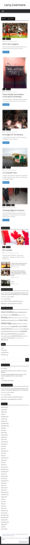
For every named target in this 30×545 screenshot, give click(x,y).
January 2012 (4, 478)
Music (13, 205)
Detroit (18, 317)
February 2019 (4, 441)
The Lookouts (4, 338)
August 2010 (4, 497)
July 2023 (3, 414)
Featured (8, 38)
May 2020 (3, 428)
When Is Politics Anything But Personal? (13, 301)
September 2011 (5, 480)
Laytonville (14, 326)
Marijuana (13, 329)
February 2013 (4, 467)
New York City (17, 331)
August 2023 (4, 412)
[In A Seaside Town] (15, 157)
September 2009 (5, 522)
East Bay (3, 320)
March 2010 (4, 508)
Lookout (24, 326)
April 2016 (3, 453)
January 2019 (4, 444)
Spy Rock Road (24, 336)
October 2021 (4, 419)
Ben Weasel (9, 315)
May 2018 (3, 448)
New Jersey (7, 331)
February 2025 (4, 407)
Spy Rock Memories (17, 336)
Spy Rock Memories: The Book (15, 303)
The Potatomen (10, 338)
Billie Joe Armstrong (21, 315)
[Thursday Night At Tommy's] (15, 196)
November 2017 (5, 451)
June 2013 (3, 462)
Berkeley (15, 315)
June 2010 (3, 501)
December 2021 (4, 416)
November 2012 (5, 471)
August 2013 (4, 460)
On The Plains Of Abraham (7, 380)
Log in (2, 348)
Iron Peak (24, 323)
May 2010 (3, 503)
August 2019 (4, 437)
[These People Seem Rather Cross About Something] (15, 72)
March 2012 (4, 474)
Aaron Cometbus (7, 312)
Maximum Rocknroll (19, 329)
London (20, 326)
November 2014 (5, 458)
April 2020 (3, 430)
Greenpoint (14, 323)
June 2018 (3, 446)
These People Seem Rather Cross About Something (13, 95)
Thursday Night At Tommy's (13, 210)
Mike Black (3, 303)
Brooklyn (4, 317)
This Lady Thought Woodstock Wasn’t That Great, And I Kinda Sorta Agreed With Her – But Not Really (18, 273)
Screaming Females (21, 334)
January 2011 (4, 490)
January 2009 (4, 529)
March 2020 (4, 432)
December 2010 (4, 492)
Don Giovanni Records (24, 317)
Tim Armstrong (17, 338)
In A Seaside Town (10, 173)
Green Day (6, 323)
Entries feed (4, 350)
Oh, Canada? (7, 250)
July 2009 (3, 526)
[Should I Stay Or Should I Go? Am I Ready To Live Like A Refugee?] (5, 265)
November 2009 (5, 517)
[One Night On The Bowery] (15, 119)
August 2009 (4, 524)
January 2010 (4, 513)
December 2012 (4, 469)
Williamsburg (4, 340)
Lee (2, 301)
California (10, 317)
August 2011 (4, 483)
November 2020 (5, 423)
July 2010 (3, 499)
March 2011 (4, 485)
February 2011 (4, 487)
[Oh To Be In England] (15, 30)
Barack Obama (4, 315)
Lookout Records (6, 329)
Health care (19, 323)
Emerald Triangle (8, 320)
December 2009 (4, 515)
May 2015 (3, 455)
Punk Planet (5, 334)
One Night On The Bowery (13, 134)
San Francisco (13, 334)
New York (12, 331)
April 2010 (3, 506)
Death (12, 281)
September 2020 (5, 425)
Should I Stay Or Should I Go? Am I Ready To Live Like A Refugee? (19, 264)
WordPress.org (4, 354)
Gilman (17, 320)
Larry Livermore (15, 5)
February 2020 (4, 435)
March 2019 (4, 439)
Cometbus (15, 317)
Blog (4, 38)
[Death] (5, 283)
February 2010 (4, 510)
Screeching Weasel (4, 336)
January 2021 (4, 421)
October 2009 (4, 519)
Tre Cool (22, 338)
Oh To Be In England (10, 44)
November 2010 (5, 494)
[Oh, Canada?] (15, 237)
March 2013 (4, 464)
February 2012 (4, 476)
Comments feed (5, 352)
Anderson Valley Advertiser (20, 312)
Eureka (14, 320)
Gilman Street (23, 320)
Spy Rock (9, 336)
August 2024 (4, 409)
